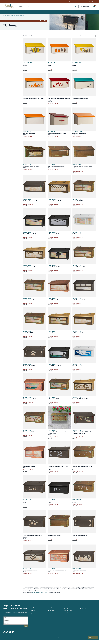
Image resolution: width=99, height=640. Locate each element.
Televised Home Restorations (70, 609)
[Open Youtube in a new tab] (13, 632)
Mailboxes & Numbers (14, 12)
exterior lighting (35, 592)
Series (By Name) (40, 12)
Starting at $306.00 (53, 505)
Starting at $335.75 (53, 170)
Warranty (33, 612)
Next (69, 1)
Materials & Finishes (52, 609)
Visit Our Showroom (52, 610)
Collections (56, 12)
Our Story (50, 607)
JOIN (26, 626)
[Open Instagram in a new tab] (10, 632)
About (92, 12)
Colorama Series (27, 62)
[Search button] (76, 6)
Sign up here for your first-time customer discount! (49, 1)
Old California (27, 164)
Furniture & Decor (30, 12)
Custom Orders (34, 614)
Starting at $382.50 (53, 137)
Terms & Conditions (62, 638)
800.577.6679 (93, 1)
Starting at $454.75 (28, 170)
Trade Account (83, 607)
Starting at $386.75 (53, 437)
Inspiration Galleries (68, 607)
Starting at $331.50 (28, 102)
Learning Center (82, 12)
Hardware (23, 12)
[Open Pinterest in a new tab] (7, 632)
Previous (29, 1)
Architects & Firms (84, 609)
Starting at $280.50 (77, 102)
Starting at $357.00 (28, 69)
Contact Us (33, 610)
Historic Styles (49, 12)
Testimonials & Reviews (52, 612)
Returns (33, 609)
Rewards (88, 12)
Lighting (6, 12)
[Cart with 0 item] (94, 6)
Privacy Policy (55, 638)
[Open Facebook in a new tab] (4, 632)
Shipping (33, 607)
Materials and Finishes (68, 610)
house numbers (44, 592)
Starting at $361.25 (28, 204)
